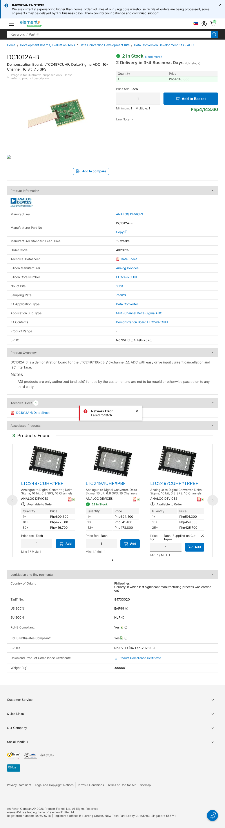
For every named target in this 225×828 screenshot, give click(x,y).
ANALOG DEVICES (129, 214)
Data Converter (127, 304)
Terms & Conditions (90, 785)
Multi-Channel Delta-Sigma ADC (139, 313)
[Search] (214, 34)
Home (11, 45)
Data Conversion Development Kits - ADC (164, 45)
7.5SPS (121, 295)
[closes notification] (219, 5)
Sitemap (145, 785)
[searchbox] (109, 34)
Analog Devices (127, 268)
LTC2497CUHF (127, 277)
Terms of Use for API (122, 785)
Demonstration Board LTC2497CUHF (142, 322)
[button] (11, 23)
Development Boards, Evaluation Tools (47, 45)
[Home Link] (39, 23)
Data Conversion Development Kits (104, 45)
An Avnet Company (20, 808)
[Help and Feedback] (212, 815)
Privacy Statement (19, 785)
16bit (119, 286)
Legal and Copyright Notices (54, 785)
